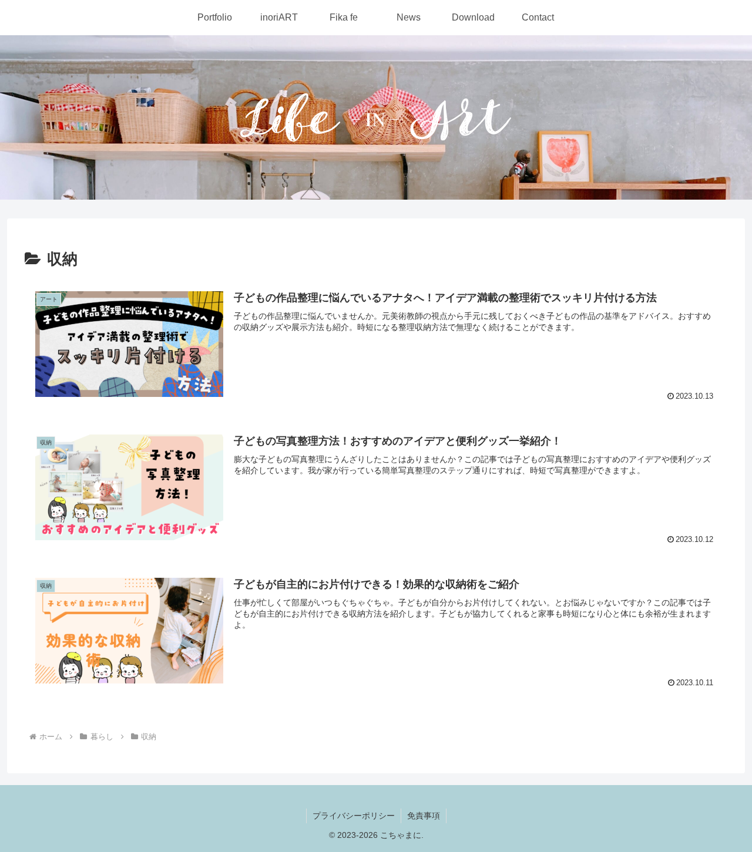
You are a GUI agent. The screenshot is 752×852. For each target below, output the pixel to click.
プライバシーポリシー (354, 815)
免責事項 (423, 815)
